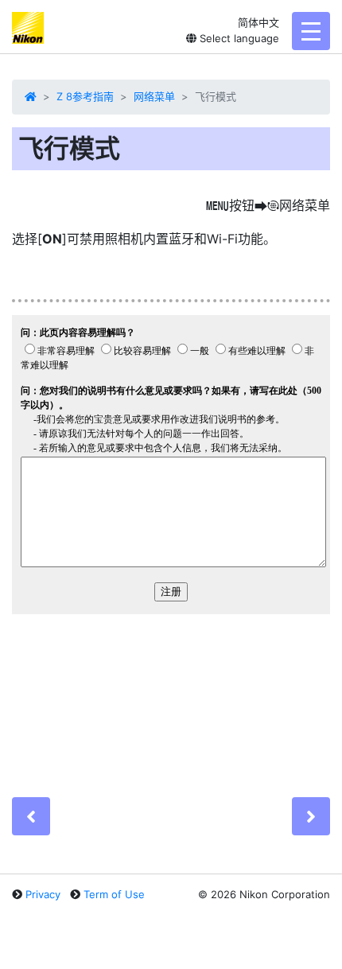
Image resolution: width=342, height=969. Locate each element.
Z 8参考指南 (85, 96)
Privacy (42, 894)
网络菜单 (154, 96)
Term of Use (114, 894)
